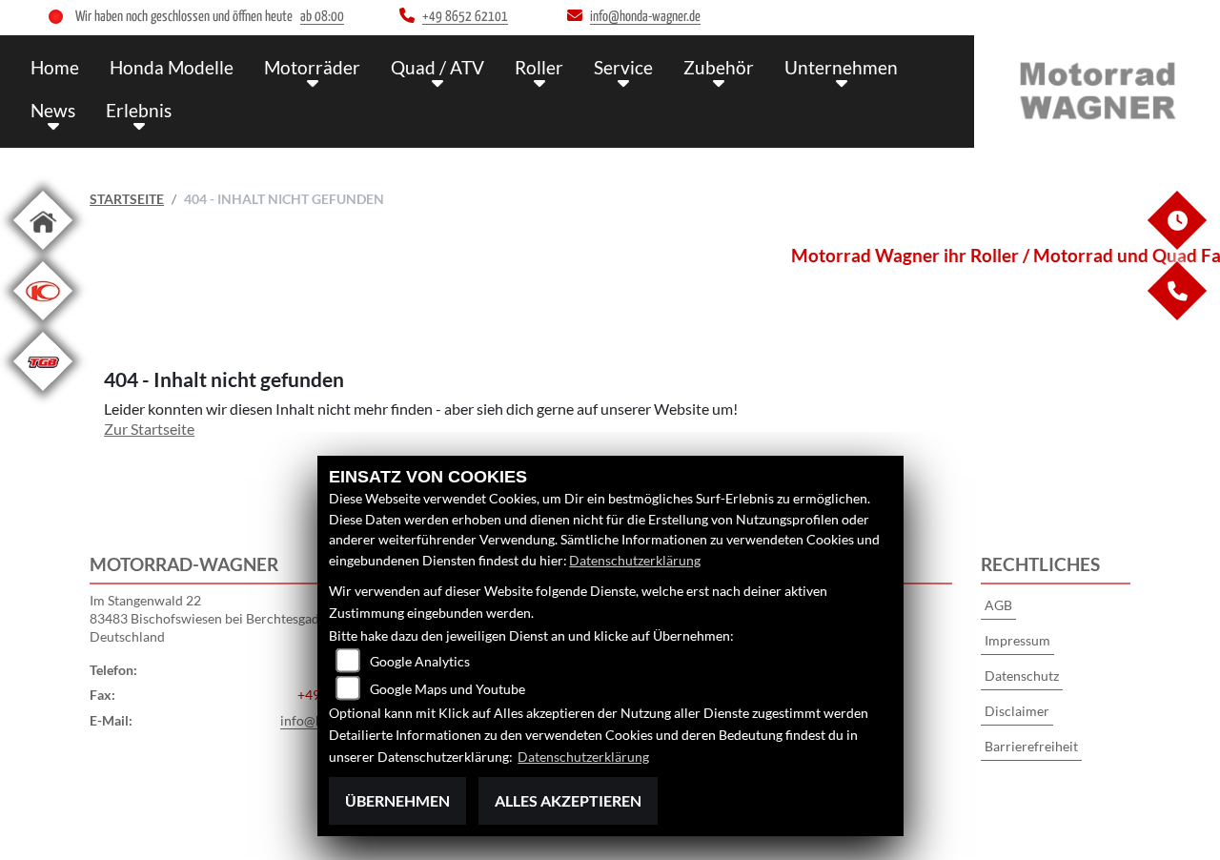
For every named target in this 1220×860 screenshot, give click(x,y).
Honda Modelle (172, 67)
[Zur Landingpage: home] (43, 253)
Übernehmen (397, 800)
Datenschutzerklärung (635, 560)
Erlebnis (139, 110)
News (52, 110)
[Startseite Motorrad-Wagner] (1097, 87)
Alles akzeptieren (568, 800)
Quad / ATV (437, 67)
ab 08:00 (322, 17)
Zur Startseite (149, 429)
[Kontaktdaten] (1176, 315)
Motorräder (312, 67)
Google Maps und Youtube (447, 689)
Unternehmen (841, 67)
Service (623, 67)
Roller (539, 67)
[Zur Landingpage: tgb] (43, 394)
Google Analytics (420, 661)
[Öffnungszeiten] (1176, 244)
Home (54, 67)
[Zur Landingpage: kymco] (43, 324)
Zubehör (718, 67)
